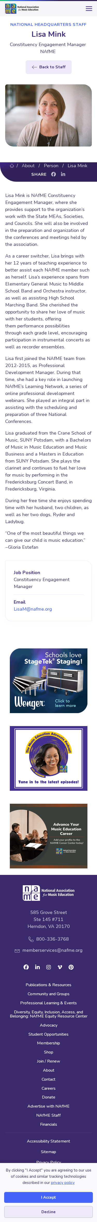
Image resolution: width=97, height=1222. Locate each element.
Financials (48, 1124)
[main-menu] (88, 10)
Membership (48, 1043)
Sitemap (48, 1152)
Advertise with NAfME (48, 1106)
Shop (48, 1052)
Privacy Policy (48, 1162)
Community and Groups (49, 994)
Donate (48, 1097)
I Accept (48, 1197)
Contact (48, 1079)
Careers (49, 1088)
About (28, 166)
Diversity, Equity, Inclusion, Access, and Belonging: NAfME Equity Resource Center (48, 1014)
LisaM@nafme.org (33, 609)
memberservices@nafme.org (53, 950)
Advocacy (48, 1025)
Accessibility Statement (48, 1141)
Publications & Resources (48, 985)
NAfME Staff (48, 1115)
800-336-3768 (52, 939)
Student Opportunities (48, 1034)
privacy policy (63, 1182)
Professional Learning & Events (48, 1003)
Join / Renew (48, 1061)
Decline (48, 1211)
